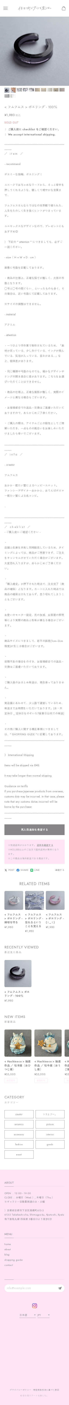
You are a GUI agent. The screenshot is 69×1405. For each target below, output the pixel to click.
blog (7, 1254)
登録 (60, 1288)
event (19, 1154)
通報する (60, 870)
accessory (19, 1134)
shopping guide (13, 1260)
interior (50, 1134)
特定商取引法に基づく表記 (46, 1389)
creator (19, 1114)
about (7, 1249)
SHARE (25, 870)
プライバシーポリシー (20, 1389)
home (7, 1244)
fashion (19, 1144)
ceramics (19, 1124)
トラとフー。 (50, 1114)
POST (11, 870)
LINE (37, 870)
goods (50, 1144)
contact (8, 1265)
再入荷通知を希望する (34, 830)
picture (50, 1124)
